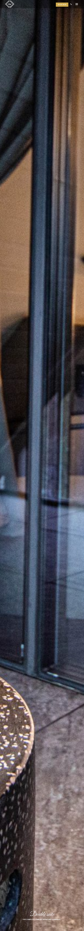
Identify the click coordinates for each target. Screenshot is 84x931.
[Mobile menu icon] (77, 4)
